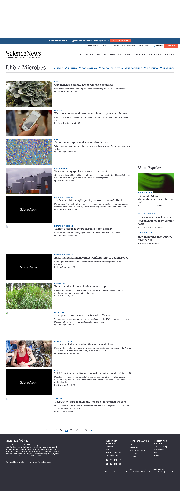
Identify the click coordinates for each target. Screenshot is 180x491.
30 (86, 430)
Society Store (159, 450)
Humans (114, 54)
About (115, 46)
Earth (140, 54)
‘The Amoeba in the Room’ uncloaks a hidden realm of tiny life (92, 373)
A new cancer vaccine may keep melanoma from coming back (156, 220)
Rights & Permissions (137, 450)
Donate (171, 46)
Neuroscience (133, 68)
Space (169, 54)
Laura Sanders (145, 206)
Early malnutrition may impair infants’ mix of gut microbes (91, 258)
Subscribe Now (121, 41)
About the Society (160, 447)
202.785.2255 (145, 472)
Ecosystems (89, 68)
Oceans (58, 399)
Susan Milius (61, 91)
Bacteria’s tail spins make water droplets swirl (83, 142)
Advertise (133, 453)
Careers (157, 455)
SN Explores (128, 46)
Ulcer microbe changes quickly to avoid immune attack (88, 200)
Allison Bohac (61, 385)
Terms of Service (157, 472)
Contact (133, 456)
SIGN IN (159, 46)
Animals (58, 68)
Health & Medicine (63, 197)
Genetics (152, 68)
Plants (72, 68)
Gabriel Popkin (61, 411)
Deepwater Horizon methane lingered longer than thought (90, 402)
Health (101, 54)
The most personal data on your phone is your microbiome (90, 113)
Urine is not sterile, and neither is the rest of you (84, 344)
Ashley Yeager (61, 152)
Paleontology (111, 68)
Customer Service (112, 455)
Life (127, 54)
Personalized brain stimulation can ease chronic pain (155, 199)
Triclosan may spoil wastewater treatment (80, 171)
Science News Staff (63, 123)
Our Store (144, 46)
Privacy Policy (169, 472)
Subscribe (109, 447)
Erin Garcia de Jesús (146, 227)
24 (61, 430)
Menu (104, 46)
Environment (61, 168)
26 (71, 430)
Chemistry (59, 284)
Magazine (93, 46)
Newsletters (134, 447)
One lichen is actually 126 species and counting (83, 85)
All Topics (84, 54)
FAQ (131, 444)
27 (77, 430)
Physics (154, 54)
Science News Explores (16, 462)
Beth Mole (60, 181)
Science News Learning (40, 462)
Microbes (168, 68)
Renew (108, 450)
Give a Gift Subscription (114, 452)
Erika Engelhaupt (62, 353)
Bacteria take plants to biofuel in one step (80, 286)
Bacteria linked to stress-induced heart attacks (83, 229)
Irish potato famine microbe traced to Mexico (82, 315)
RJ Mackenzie (144, 243)
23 (55, 430)
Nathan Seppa (61, 209)
